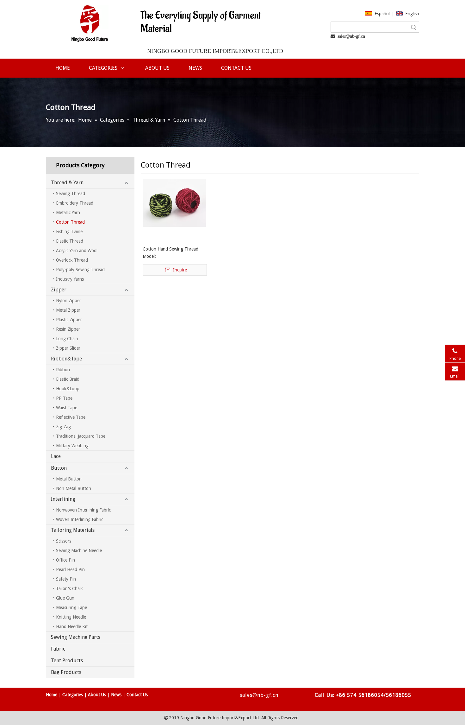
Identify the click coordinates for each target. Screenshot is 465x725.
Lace (56, 456)
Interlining (63, 499)
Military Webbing (72, 445)
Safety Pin (66, 579)
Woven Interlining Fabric (79, 519)
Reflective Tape (70, 417)
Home (51, 694)
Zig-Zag (63, 426)
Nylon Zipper (68, 300)
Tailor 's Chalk (69, 588)
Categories (72, 694)
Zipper (58, 290)
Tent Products (67, 661)
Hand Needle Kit (72, 626)
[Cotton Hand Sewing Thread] (174, 202)
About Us (97, 694)
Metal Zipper (68, 310)
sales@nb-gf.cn (259, 695)
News (116, 694)
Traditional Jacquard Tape (80, 436)
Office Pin (65, 560)
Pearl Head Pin (70, 569)
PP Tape (64, 398)
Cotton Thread (70, 222)
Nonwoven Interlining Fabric (83, 509)
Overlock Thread (72, 260)
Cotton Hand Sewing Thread (170, 248)
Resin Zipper (68, 329)
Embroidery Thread (74, 203)
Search (413, 27)
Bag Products (66, 672)
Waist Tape (66, 407)
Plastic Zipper (69, 319)
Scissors (63, 541)
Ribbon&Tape (66, 359)
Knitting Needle (71, 617)
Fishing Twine (69, 231)
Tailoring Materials (73, 530)
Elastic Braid (67, 379)
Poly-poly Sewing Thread (80, 269)
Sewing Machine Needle (79, 550)
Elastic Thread (69, 241)
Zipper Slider (68, 348)
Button (59, 468)
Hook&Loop (67, 388)
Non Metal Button (73, 488)
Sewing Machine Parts (75, 637)
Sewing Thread (70, 193)
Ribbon (63, 369)
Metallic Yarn (68, 212)
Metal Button (69, 478)
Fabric (58, 649)
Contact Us (137, 694)
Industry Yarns (70, 279)
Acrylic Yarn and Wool (76, 250)
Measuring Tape (71, 607)
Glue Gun (65, 598)
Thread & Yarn (67, 183)
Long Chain (67, 338)
